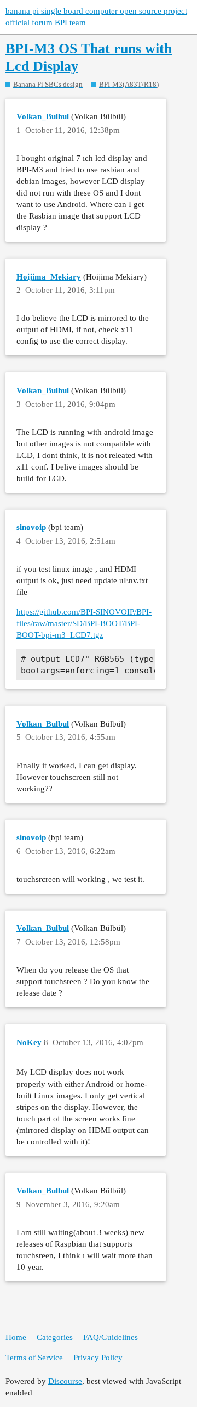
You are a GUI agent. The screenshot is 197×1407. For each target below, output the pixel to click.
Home (15, 1337)
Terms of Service (34, 1357)
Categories (55, 1337)
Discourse (65, 1381)
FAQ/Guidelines (110, 1337)
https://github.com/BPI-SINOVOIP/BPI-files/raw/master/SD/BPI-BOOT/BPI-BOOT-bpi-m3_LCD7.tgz (84, 623)
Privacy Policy (98, 1357)
